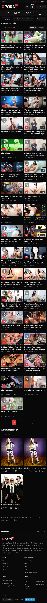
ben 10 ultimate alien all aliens (23, 19)
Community (28, 561)
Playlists (27, 567)
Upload (26, 569)
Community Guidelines (9, 586)
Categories (7, 19)
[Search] (27, 7)
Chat (25, 564)
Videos (4, 561)
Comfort (33, 28)
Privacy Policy (40, 581)
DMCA (26, 584)
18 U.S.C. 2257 (40, 584)
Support (38, 587)
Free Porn (4, 1)
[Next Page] (33, 422)
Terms (26, 581)
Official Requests (27, 588)
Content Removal (7, 580)
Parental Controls (7, 583)
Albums (4, 569)
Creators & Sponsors (30, 572)
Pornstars (5, 564)
